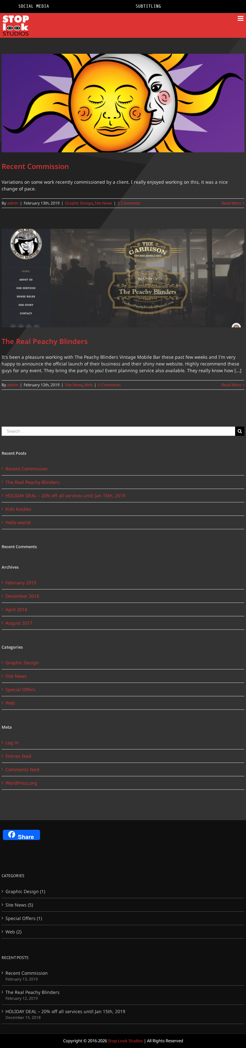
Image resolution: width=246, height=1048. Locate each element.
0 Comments (129, 203)
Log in (12, 743)
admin (12, 203)
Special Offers (20, 689)
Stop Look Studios (125, 1041)
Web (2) (13, 932)
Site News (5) (19, 905)
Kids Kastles (18, 509)
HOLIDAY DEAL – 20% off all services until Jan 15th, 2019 (65, 495)
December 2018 (22, 596)
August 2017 (18, 623)
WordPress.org (21, 783)
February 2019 (20, 583)
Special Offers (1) (23, 918)
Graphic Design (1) (25, 891)
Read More (231, 203)
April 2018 (16, 609)
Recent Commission (35, 166)
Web (89, 385)
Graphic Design (79, 203)
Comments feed (22, 769)
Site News (103, 203)
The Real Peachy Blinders (45, 341)
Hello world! (18, 522)
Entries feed (18, 756)
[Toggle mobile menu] (241, 18)
